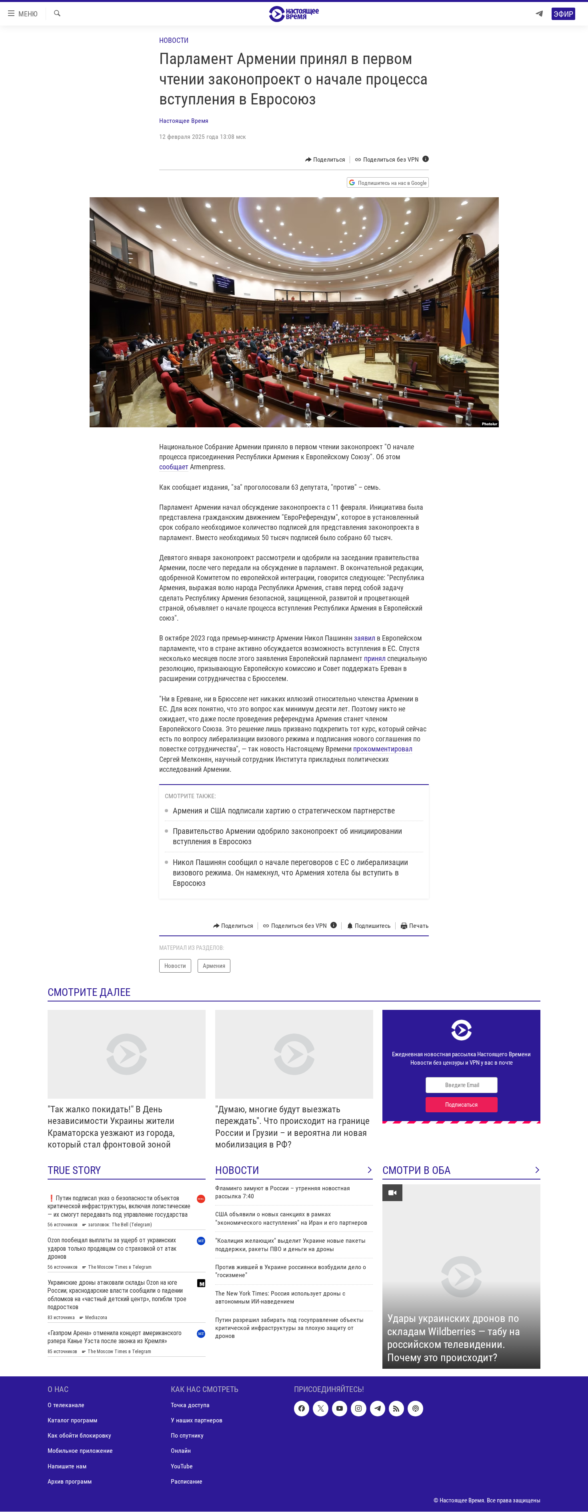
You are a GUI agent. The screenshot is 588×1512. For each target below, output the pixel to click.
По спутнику (187, 1436)
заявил (364, 638)
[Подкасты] (415, 1408)
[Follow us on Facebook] (301, 1408)
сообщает (173, 467)
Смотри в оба (416, 1170)
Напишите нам (67, 1466)
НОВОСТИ (237, 1170)
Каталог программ (72, 1420)
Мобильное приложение (80, 1451)
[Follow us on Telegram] (377, 1408)
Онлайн (181, 1451)
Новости (173, 40)
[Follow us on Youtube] (339, 1408)
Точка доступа (190, 1405)
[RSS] (396, 1408)
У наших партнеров (196, 1420)
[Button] (325, 159)
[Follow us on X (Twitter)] (320, 1408)
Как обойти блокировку (79, 1436)
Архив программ (70, 1481)
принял (375, 658)
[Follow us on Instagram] (358, 1408)
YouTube (182, 1466)
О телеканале (66, 1405)
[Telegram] (539, 14)
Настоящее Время (183, 120)
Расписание (186, 1481)
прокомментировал (382, 749)
